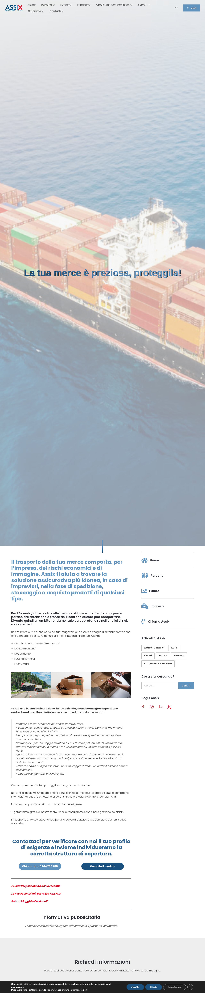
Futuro (64, 5)
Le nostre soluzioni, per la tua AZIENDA (36, 894)
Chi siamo (34, 11)
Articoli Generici (154, 647)
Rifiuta (153, 987)
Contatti (55, 11)
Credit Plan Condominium (113, 5)
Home (32, 5)
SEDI (193, 8)
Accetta (135, 987)
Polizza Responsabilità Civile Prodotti (35, 886)
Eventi (148, 655)
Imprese (82, 5)
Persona (46, 5)
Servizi (142, 5)
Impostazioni (174, 987)
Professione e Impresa (158, 663)
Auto (174, 647)
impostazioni (81, 990)
